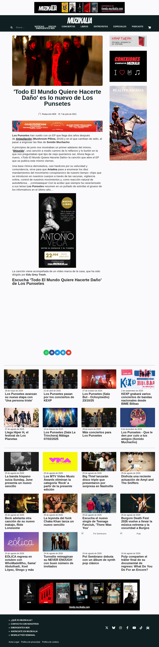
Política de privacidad (30, 642)
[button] (39, 26)
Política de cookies (50, 642)
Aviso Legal (14, 642)
